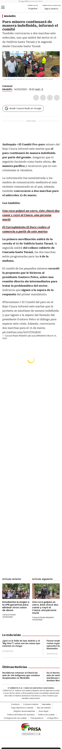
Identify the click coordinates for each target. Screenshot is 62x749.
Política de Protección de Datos (21, 715)
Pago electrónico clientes (22, 708)
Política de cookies (46, 715)
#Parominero (10, 302)
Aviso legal (43, 711)
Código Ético (52, 718)
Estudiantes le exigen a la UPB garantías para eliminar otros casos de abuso (15, 606)
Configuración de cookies (15, 718)
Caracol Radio (14, 7)
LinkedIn (50, 98)
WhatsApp (57, 98)
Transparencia (36, 718)
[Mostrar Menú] (3, 7)
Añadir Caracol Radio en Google (25, 108)
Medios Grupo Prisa (31, 734)
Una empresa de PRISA (31, 727)
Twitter (43, 98)
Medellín (10, 16)
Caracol (7, 86)
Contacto (15, 704)
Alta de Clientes (44, 708)
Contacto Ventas (30, 704)
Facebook (36, 98)
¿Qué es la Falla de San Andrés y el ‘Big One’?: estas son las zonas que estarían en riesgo (21, 643)
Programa (32, 8)
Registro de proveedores (24, 711)
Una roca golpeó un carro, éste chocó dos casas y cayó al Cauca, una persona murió (45, 607)
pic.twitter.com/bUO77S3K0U (21, 332)
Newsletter (46, 704)
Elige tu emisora (51, 9)
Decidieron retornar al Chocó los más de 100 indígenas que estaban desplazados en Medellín (21, 675)
